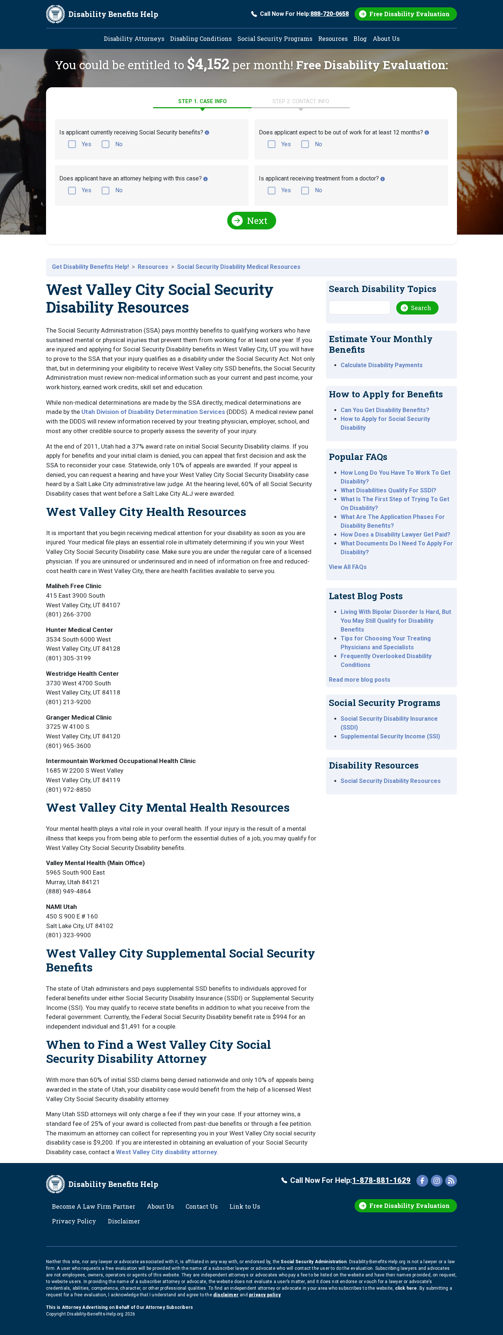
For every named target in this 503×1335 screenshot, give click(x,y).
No (119, 144)
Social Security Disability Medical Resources (238, 266)
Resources (333, 38)
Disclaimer (124, 1221)
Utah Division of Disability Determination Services (153, 411)
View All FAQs (348, 566)
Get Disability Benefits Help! (90, 266)
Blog (360, 38)
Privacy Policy (74, 1221)
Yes (86, 144)
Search (421, 308)
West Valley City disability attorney (166, 1152)
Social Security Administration (314, 1261)
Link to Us (244, 1206)
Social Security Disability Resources (391, 780)
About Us (386, 38)
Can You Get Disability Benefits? (385, 410)
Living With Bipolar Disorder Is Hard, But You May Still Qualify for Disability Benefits (396, 620)
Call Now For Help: (304, 13)
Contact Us (202, 1206)
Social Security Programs (275, 38)
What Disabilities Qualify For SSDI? (388, 490)
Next (257, 220)
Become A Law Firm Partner (93, 1206)
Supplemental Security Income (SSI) (390, 736)
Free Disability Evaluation (409, 14)
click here (406, 1288)
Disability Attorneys (134, 38)
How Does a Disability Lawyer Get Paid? (395, 534)
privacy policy (265, 1294)
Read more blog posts (359, 679)
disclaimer (226, 1294)
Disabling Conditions (201, 38)
